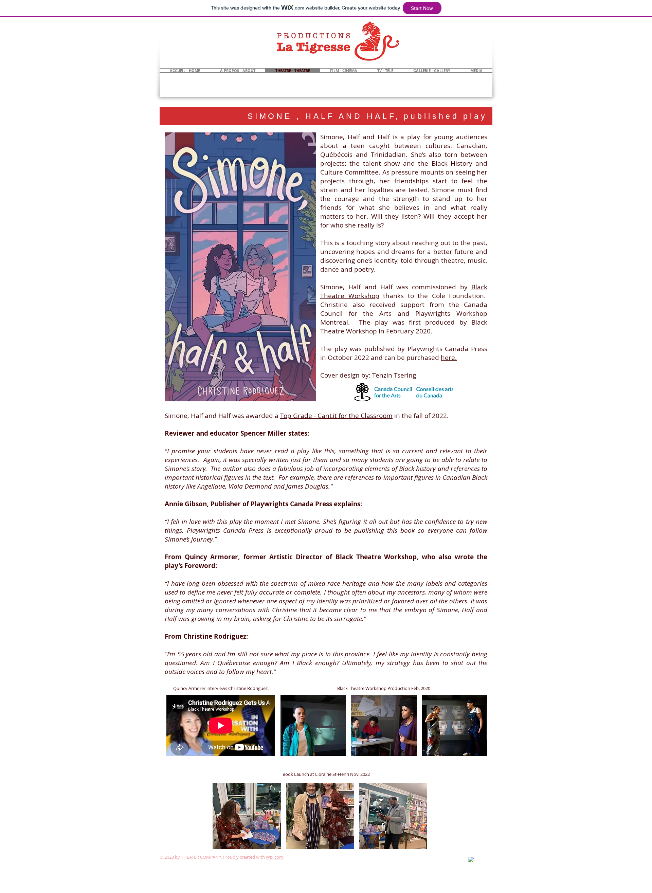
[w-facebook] (471, 859)
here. (449, 357)
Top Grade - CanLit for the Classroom (336, 415)
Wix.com (274, 857)
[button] (313, 725)
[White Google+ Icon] (488, 857)
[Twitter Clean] (480, 857)
